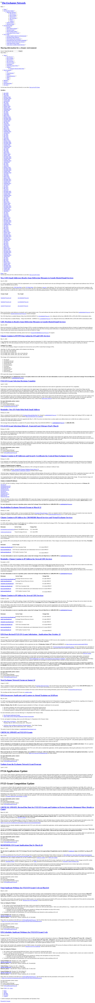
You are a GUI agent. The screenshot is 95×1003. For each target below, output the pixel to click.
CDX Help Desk (18, 287)
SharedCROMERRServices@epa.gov (40, 332)
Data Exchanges (7, 70)
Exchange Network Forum (41, 513)
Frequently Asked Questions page (71, 861)
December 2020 (7, 142)
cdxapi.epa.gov (4, 492)
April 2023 (6, 123)
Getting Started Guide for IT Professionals (16, 36)
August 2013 (7, 240)
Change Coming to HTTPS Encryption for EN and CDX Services (25, 336)
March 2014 (6, 231)
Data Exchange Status (12, 31)
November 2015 (7, 207)
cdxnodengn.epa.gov (5, 487)
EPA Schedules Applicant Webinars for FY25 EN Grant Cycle (24, 932)
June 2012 (6, 259)
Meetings (6, 80)
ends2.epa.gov (4, 495)
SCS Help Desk (29, 287)
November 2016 (7, 192)
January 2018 (7, 178)
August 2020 (7, 147)
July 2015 (6, 212)
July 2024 (6, 111)
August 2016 (7, 196)
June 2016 (6, 199)
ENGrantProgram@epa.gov (10, 452)
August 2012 (7, 256)
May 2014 (6, 228)
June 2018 (6, 174)
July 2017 (6, 186)
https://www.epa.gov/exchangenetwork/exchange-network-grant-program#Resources (22, 921)
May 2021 (6, 136)
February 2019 (7, 167)
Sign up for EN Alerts (34, 87)
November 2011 (7, 267)
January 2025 (7, 107)
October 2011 (7, 268)
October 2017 (7, 182)
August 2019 (7, 162)
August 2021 (7, 132)
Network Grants (10, 24)
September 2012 (7, 255)
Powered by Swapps (5, 1001)
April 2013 (6, 245)
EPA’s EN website (53, 857)
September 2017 (7, 183)
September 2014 (7, 224)
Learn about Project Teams (13, 33)
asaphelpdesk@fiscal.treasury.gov (28, 729)
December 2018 (7, 168)
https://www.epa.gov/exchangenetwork (38, 753)
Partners (5, 82)
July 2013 (6, 241)
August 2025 (7, 101)
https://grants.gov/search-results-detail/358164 (77, 644)
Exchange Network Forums (42, 685)
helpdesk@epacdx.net (6, 298)
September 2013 (7, 239)
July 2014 (6, 225)
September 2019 (7, 160)
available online (28, 692)
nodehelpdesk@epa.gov (84, 312)
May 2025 (6, 102)
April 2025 (6, 103)
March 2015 (6, 216)
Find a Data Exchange (12, 28)
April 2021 (6, 138)
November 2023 (7, 119)
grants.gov (71, 851)
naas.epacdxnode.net (6, 549)
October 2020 (7, 144)
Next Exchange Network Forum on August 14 (18, 680)
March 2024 (6, 115)
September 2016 (7, 195)
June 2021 (6, 135)
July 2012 (6, 257)
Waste (8, 77)
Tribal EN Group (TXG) (12, 65)
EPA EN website (87, 653)
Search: (2, 51)
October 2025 (7, 99)
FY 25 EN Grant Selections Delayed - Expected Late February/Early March (29, 426)
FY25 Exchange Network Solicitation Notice (63, 647)
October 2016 (7, 194)
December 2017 (7, 179)
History (11, 19)
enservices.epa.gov (5, 496)
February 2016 (7, 203)
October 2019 (7, 159)
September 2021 (7, 131)
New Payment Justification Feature (12, 715)
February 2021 (7, 140)
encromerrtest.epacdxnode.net (8, 529)
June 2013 (6, 243)
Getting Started (10, 22)
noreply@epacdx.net (6, 306)
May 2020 (6, 150)
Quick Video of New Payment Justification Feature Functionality (19, 716)
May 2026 (6, 94)
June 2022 (6, 126)
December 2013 (7, 235)
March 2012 (6, 261)
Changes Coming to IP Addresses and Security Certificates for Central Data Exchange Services (37, 456)
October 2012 (7, 253)
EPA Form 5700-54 (46, 398)
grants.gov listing (41, 857)
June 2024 (6, 113)
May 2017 (6, 188)
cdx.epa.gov (3, 484)
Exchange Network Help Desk (17, 68)
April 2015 (6, 215)
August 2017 (7, 184)
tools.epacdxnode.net (6, 552)
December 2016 (7, 191)
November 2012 (7, 252)
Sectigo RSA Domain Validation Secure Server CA (27, 469)
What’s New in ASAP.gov (10, 721)
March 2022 (6, 129)
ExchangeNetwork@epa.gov (11, 406)
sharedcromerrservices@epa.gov (18, 313)
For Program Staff (8, 25)
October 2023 (7, 121)
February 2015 (7, 217)
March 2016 (6, 202)
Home (5, 9)
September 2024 (7, 109)
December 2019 (7, 156)
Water (8, 79)
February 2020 (7, 154)
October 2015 (7, 208)
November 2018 (7, 170)
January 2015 (7, 219)
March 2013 (6, 247)
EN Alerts (6, 84)
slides (35, 861)
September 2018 (7, 172)
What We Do (13, 16)
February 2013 (7, 248)
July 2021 (6, 134)
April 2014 (6, 229)
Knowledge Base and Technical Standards (16, 40)
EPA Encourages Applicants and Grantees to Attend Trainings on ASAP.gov (29, 695)
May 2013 (6, 244)
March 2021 (6, 139)
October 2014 (7, 223)
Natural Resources (11, 76)
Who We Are (13, 13)
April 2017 (6, 190)
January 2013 (7, 249)
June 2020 (6, 148)
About (5, 55)
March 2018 (6, 176)
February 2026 (7, 97)
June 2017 (6, 187)
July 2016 (6, 198)
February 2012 (7, 263)
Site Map (6, 993)
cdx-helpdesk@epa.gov (23, 298)
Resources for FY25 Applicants (30, 900)
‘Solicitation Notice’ (10, 861)
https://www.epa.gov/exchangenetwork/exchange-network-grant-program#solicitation (21, 822)
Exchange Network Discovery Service (16, 41)
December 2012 (7, 251)
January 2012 (7, 264)
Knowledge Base (8, 83)
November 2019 (7, 158)
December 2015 (7, 205)
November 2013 (7, 236)
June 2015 (6, 213)
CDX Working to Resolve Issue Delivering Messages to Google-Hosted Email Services (33, 322)
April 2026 (6, 95)
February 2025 (7, 106)
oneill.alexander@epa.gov (55, 514)
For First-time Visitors (9, 10)
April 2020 (6, 151)
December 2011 (7, 265)
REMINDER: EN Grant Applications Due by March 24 (22, 845)
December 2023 (7, 118)
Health (8, 74)
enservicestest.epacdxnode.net (8, 579)
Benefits (8, 27)
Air (7, 71)
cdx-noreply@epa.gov (23, 306)
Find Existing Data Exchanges (14, 38)
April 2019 (6, 166)
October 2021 (7, 130)
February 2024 (7, 117)
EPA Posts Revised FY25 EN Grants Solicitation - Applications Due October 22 (31, 634)
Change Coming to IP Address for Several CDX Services (22, 595)
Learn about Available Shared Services (16, 44)
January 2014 (7, 233)
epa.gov (44, 287)
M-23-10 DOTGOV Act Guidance (34, 416)
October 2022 (7, 125)
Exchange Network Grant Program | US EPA (16, 796)
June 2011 (6, 271)
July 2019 (6, 163)
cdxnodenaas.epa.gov (6, 486)
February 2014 (7, 232)
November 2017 (7, 180)
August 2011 (7, 269)
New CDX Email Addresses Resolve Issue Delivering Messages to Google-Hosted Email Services (37, 278)
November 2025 (7, 98)
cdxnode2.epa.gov (5, 494)
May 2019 (6, 164)
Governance (9, 64)
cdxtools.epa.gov (5, 488)
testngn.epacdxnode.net (6, 547)
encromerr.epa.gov (5, 490)
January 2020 (7, 155)
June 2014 (6, 227)
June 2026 (6, 93)
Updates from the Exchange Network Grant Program (21, 764)
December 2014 (7, 220)
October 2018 (7, 171)
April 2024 (6, 114)
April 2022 (6, 127)
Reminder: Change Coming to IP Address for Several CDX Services (26, 559)
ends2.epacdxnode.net (6, 581)
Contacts (12, 21)
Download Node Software (13, 37)
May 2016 (6, 200)
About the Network (11, 12)
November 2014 (7, 221)
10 (8, 988)
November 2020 (7, 143)
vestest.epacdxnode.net (6, 532)
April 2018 (6, 175)
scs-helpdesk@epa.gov (23, 302)
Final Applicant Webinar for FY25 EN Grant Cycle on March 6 (25, 888)
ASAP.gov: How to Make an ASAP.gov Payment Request (17, 725)
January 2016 (7, 204)
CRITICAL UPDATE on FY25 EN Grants (16, 732)
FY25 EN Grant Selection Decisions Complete (18, 381)
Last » (11, 988)
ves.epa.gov (3, 491)
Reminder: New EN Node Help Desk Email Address (20, 409)
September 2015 (7, 209)
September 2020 (7, 146)
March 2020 (6, 152)
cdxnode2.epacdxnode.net (7, 583)
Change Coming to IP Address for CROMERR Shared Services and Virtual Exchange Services (36, 517)
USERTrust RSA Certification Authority (20, 470)
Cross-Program (10, 73)
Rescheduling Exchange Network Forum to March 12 (21, 507)
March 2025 (6, 105)
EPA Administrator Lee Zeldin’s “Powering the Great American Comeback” (47, 658)
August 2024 (7, 110)
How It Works (13, 15)
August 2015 (7, 211)
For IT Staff (6, 34)
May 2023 (6, 122)
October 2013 (7, 237)
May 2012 (6, 260)
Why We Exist (13, 18)
